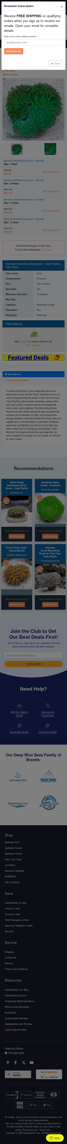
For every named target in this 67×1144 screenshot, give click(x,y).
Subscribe (15, 51)
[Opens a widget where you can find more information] (55, 1138)
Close (56, 63)
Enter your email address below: (20, 36)
